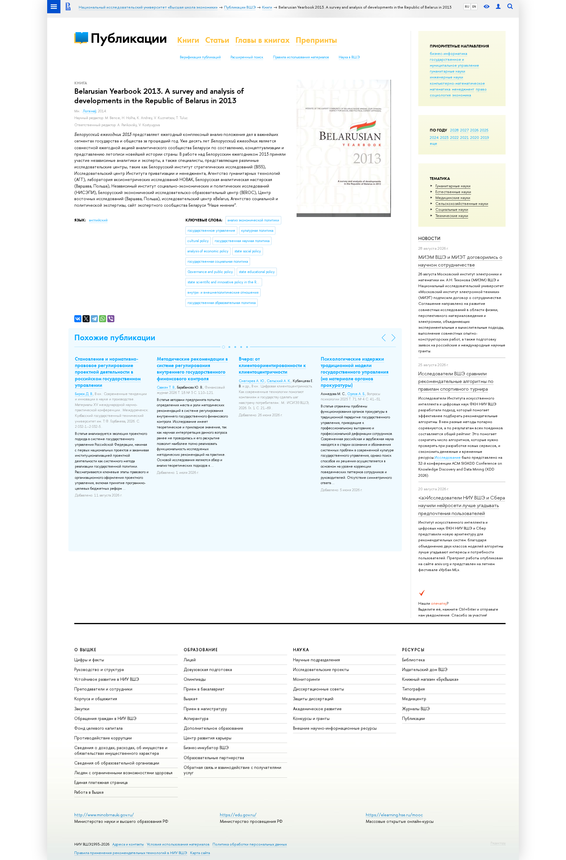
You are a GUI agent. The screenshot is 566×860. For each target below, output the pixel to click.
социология (440, 95)
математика (440, 89)
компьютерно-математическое (457, 83)
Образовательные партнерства (214, 757)
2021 (464, 137)
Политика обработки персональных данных (250, 844)
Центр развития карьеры (207, 738)
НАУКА (301, 649)
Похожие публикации (114, 337)
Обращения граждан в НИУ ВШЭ (105, 718)
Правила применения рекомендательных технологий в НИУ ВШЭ (130, 852)
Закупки (81, 708)
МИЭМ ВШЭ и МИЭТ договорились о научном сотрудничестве (460, 261)
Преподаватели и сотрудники (103, 689)
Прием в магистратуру (205, 708)
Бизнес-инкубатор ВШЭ (206, 747)
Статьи (217, 40)
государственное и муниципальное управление (454, 62)
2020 (474, 137)
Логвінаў (89, 111)
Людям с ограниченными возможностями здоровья (123, 772)
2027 (464, 130)
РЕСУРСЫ (413, 649)
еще (433, 143)
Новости (429, 238)
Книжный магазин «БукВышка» (430, 679)
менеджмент (463, 89)
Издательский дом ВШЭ (424, 669)
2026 (474, 130)
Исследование (448, 457)
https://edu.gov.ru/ (238, 815)
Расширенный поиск (247, 57)
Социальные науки (451, 209)
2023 (444, 137)
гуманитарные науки (447, 71)
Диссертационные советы (318, 689)
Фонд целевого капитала (98, 728)
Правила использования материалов (301, 57)
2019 (485, 137)
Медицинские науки (452, 197)
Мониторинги (306, 679)
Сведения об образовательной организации (116, 763)
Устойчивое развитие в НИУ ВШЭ (106, 679)
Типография (413, 689)
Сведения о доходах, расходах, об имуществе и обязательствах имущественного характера (120, 750)
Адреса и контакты (128, 844)
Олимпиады (195, 679)
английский (98, 220)
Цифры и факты (89, 659)
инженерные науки (446, 77)
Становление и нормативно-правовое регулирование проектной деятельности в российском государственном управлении (108, 372)
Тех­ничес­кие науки (451, 215)
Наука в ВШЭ (349, 57)
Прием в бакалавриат (204, 689)
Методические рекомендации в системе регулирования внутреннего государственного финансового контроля (192, 369)
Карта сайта (200, 852)
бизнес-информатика (448, 53)
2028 (454, 130)
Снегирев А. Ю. (252, 381)
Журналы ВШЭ (416, 708)
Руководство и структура (99, 669)
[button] (223, 347)
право (481, 89)
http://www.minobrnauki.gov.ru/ (104, 815)
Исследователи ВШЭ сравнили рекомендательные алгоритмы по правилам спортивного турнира (455, 381)
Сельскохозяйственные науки (461, 203)
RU (467, 6)
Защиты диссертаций (313, 698)
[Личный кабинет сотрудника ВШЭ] (498, 6)
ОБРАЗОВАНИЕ (201, 649)
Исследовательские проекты (321, 669)
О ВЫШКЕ (85, 649)
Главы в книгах (262, 40)
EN (474, 6)
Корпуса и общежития (95, 698)
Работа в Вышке (89, 792)
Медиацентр (414, 698)
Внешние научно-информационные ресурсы (335, 728)
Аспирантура (196, 718)
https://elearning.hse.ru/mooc (394, 815)
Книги (188, 40)
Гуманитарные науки (452, 185)
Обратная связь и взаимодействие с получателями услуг (232, 769)
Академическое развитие (317, 708)
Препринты (316, 40)
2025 (484, 130)
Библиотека (413, 659)
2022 (454, 137)
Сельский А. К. (279, 381)
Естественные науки (453, 191)
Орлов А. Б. (356, 394)
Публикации (129, 38)
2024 (434, 137)
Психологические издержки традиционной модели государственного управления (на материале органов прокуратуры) (355, 372)
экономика (461, 95)
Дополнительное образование (213, 728)
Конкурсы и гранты (311, 718)
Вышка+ (191, 698)
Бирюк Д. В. (84, 394)
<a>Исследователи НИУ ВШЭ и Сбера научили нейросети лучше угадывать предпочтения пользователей (461, 505)
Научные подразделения (316, 659)
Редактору (498, 843)
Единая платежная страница (101, 782)
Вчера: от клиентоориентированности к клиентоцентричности (272, 365)
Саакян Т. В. (166, 387)
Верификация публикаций (200, 57)
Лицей (190, 659)
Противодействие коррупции (103, 738)
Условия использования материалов (178, 844)
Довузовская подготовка (208, 669)
